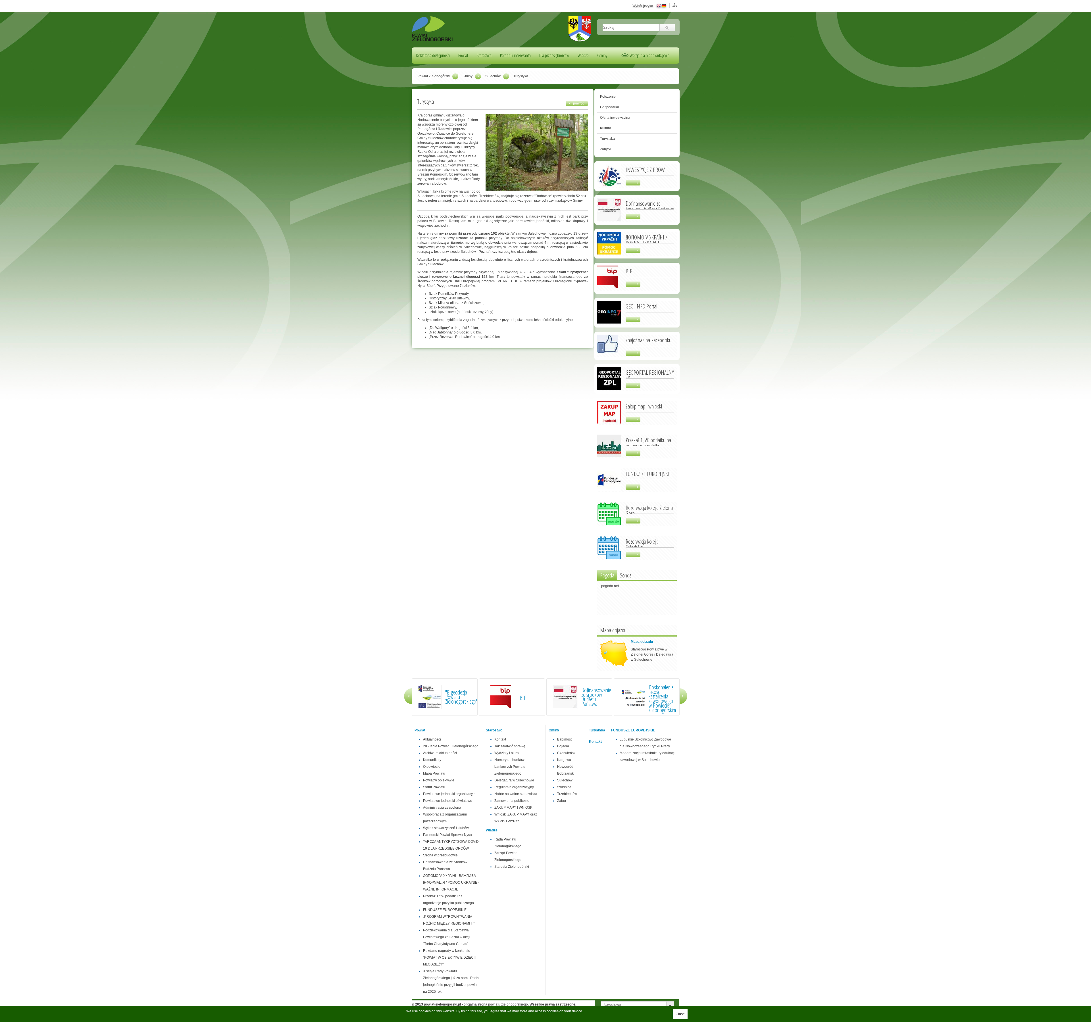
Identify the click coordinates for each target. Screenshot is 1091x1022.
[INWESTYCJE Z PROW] (609, 186)
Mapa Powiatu (434, 773)
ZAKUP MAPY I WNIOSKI (513, 808)
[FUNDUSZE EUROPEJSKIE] (609, 490)
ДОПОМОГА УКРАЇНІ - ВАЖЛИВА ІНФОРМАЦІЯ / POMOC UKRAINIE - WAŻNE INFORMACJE (451, 882)
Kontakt (500, 739)
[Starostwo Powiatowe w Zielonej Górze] (432, 40)
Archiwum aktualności (440, 753)
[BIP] (607, 289)
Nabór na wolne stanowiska (515, 794)
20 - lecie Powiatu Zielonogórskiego (450, 746)
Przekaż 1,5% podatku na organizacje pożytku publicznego (648, 445)
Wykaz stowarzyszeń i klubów (446, 828)
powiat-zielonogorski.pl (442, 1004)
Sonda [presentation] (626, 575)
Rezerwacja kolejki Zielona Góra (649, 510)
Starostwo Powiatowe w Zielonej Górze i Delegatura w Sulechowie (652, 654)
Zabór (561, 801)
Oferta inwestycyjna (615, 118)
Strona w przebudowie (440, 855)
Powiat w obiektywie (438, 780)
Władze (583, 55)
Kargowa (564, 760)
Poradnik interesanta (515, 55)
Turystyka (607, 139)
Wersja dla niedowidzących (649, 55)
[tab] (607, 575)
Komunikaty (432, 760)
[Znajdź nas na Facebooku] (607, 352)
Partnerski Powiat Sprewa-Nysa (447, 835)
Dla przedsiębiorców (554, 55)
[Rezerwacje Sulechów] (609, 558)
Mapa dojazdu (642, 642)
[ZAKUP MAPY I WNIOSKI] (609, 422)
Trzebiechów (567, 794)
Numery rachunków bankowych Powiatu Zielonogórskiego (509, 766)
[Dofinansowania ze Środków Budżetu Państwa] (609, 220)
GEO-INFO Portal (641, 306)
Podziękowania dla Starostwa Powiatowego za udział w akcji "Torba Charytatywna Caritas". (446, 937)
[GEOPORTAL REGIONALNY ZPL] (609, 389)
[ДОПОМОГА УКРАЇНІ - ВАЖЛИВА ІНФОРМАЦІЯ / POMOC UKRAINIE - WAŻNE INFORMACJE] (609, 253)
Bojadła (563, 746)
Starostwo (484, 55)
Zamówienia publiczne (511, 801)
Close (680, 1014)
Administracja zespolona (442, 808)
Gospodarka (609, 107)
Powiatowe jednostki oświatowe (447, 801)
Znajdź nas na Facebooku (648, 339)
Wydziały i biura (506, 753)
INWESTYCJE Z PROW (645, 169)
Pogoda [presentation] (607, 575)
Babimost (564, 739)
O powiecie (431, 767)
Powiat (463, 55)
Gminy (602, 55)
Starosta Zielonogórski (511, 867)
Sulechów (493, 76)
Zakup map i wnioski (644, 405)
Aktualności (432, 739)
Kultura (605, 128)
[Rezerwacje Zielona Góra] (609, 524)
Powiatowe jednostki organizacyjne (450, 794)
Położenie (608, 97)
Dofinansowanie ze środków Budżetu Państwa (650, 206)
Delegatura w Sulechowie (514, 780)
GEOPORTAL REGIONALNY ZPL (650, 375)
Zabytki (605, 149)
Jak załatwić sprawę (509, 746)
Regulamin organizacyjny (514, 787)
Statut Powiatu (434, 787)
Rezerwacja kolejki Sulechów (642, 544)
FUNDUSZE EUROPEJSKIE (649, 473)
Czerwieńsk (566, 753)
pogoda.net (610, 586)
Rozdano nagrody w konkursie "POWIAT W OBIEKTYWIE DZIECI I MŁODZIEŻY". (449, 957)
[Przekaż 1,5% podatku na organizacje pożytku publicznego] (609, 456)
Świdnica (564, 787)
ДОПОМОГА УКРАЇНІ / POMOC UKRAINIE (646, 239)
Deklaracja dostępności (433, 55)
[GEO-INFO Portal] (609, 322)
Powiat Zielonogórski (433, 76)
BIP (629, 270)
